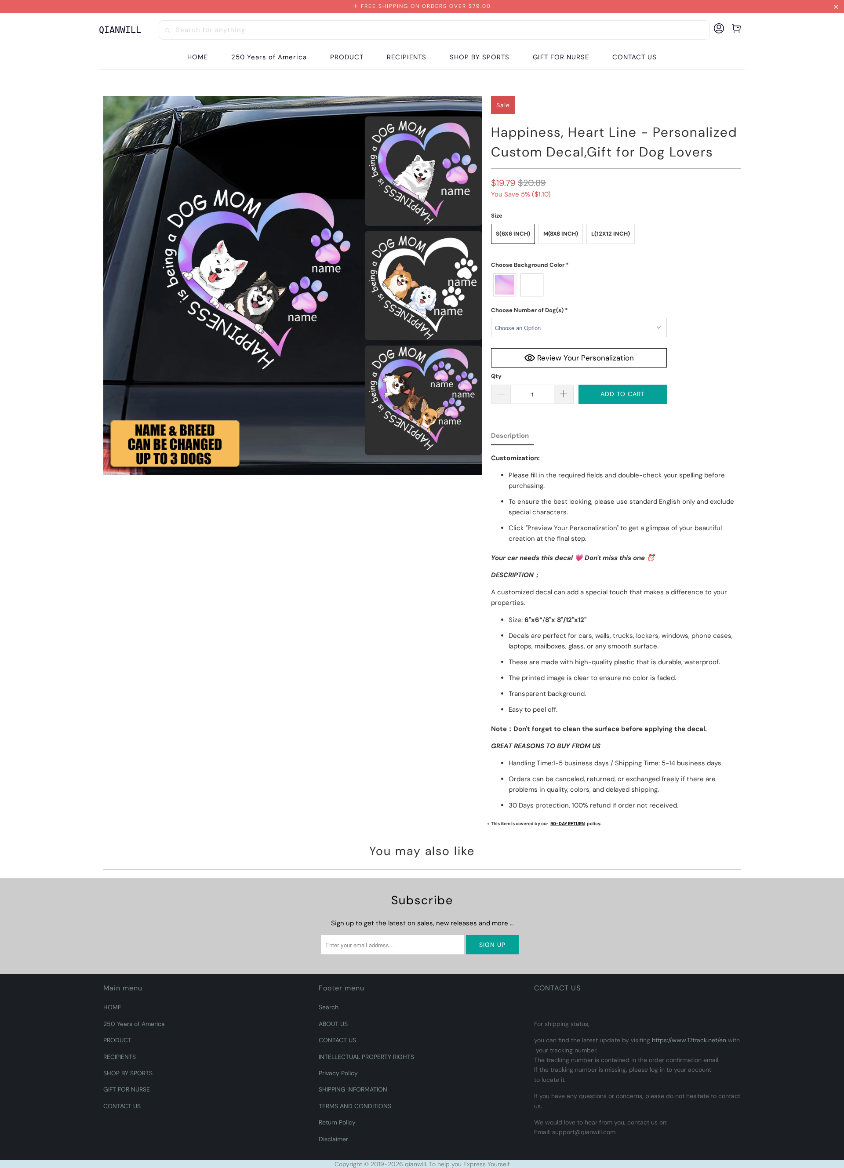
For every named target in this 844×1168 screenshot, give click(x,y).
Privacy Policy (338, 1073)
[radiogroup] (579, 285)
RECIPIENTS (119, 1057)
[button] (347, 57)
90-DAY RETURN (567, 823)
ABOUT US (333, 1024)
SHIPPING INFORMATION (353, 1089)
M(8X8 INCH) (560, 233)
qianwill (415, 1164)
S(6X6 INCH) (513, 233)
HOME (112, 1007)
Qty (496, 376)
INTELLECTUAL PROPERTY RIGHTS (366, 1057)
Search (328, 1007)
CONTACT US (122, 1106)
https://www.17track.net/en (689, 1040)
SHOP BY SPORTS (128, 1073)
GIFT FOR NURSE (126, 1089)
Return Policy (337, 1122)
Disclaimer (333, 1139)
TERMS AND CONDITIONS (355, 1106)
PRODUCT (117, 1040)
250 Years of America (134, 1024)
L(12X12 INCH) (610, 233)
